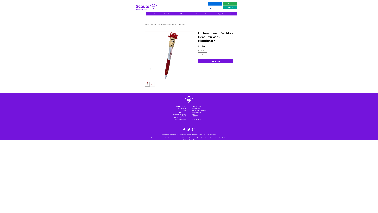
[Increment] (205, 54)
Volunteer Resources (180, 118)
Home (147, 24)
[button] (210, 8)
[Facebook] (184, 129)
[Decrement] (199, 54)
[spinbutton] (202, 54)
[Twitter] (189, 129)
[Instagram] (194, 129)
